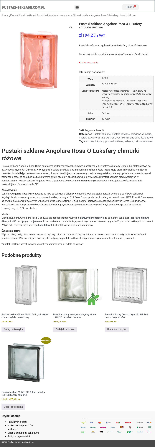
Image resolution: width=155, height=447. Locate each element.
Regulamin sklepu (17, 421)
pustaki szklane (114, 141)
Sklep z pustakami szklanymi (23, 432)
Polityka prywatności (19, 436)
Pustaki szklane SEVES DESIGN (97, 137)
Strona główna (9, 15)
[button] (76, 7)
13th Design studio (25, 442)
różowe (128, 141)
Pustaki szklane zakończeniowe (134, 137)
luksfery (99, 141)
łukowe (90, 141)
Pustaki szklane (26, 15)
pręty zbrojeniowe (32, 221)
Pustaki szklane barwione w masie (54, 15)
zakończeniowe (143, 141)
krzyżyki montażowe (92, 217)
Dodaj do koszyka (13, 329)
